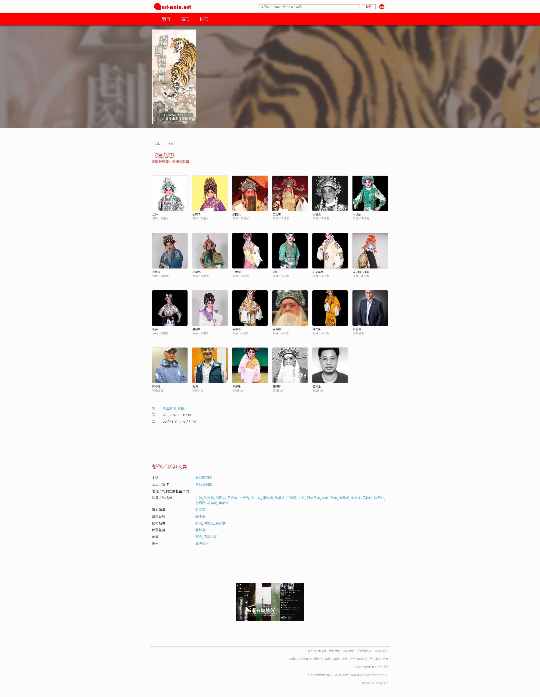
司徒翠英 (318, 272)
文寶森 (317, 214)
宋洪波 (357, 214)
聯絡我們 (348, 651)
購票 (185, 19)
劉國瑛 (357, 329)
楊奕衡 (317, 329)
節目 (166, 19)
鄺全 (198, 536)
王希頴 (236, 272)
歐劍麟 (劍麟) (361, 272)
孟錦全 (317, 386)
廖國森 (236, 214)
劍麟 (325, 497)
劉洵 (195, 386)
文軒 (275, 272)
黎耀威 (196, 272)
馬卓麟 (277, 329)
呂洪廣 (277, 214)
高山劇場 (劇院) (174, 408)
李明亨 (224, 502)
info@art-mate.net (371, 675)
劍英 (155, 329)
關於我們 (334, 651)
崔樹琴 (200, 502)
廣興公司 (210, 536)
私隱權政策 (364, 651)
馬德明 (367, 497)
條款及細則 (381, 651)
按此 (385, 667)
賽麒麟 (277, 386)
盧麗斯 (196, 329)
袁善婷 (236, 329)
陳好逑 (236, 386)
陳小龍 (156, 386)
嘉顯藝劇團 (160, 161)
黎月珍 (379, 497)
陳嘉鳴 (196, 214)
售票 (204, 19)
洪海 (155, 214)
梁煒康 (156, 272)
